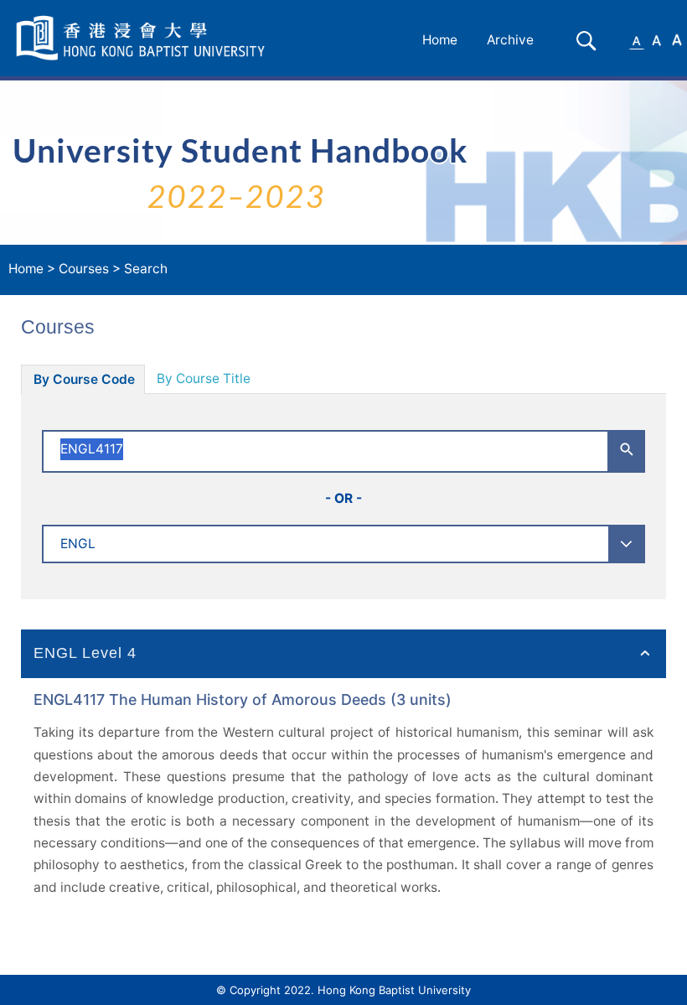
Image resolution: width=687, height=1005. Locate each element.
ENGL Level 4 (85, 653)
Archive (510, 40)
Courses (84, 269)
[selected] (143, 38)
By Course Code (84, 379)
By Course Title (204, 378)
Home (439, 40)
